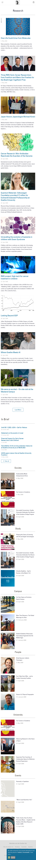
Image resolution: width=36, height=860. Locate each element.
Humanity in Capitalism (22, 781)
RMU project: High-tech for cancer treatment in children (15, 277)
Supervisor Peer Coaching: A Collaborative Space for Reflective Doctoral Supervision (25, 759)
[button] (18, 410)
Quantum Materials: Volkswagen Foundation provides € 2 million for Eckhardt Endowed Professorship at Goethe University (15, 196)
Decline (13, 857)
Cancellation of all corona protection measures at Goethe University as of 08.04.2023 (16, 447)
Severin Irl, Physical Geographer (25, 694)
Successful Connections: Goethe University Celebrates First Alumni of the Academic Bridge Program (25, 512)
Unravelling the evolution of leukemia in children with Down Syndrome (16, 238)
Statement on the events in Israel (12, 433)
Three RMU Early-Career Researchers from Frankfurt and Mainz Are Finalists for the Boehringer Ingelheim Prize (17, 77)
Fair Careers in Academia (23, 492)
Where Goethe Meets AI (10, 352)
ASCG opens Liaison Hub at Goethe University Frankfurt (16, 454)
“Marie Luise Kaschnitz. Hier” (24, 799)
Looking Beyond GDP (9, 315)
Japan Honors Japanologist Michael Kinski (18, 116)
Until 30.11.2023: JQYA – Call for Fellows (14, 427)
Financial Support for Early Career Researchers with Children (12, 439)
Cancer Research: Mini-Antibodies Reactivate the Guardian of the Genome (16, 154)
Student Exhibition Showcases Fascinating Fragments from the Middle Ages (24, 636)
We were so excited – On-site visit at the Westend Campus (17, 390)
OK (9, 857)
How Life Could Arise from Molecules (15, 38)
